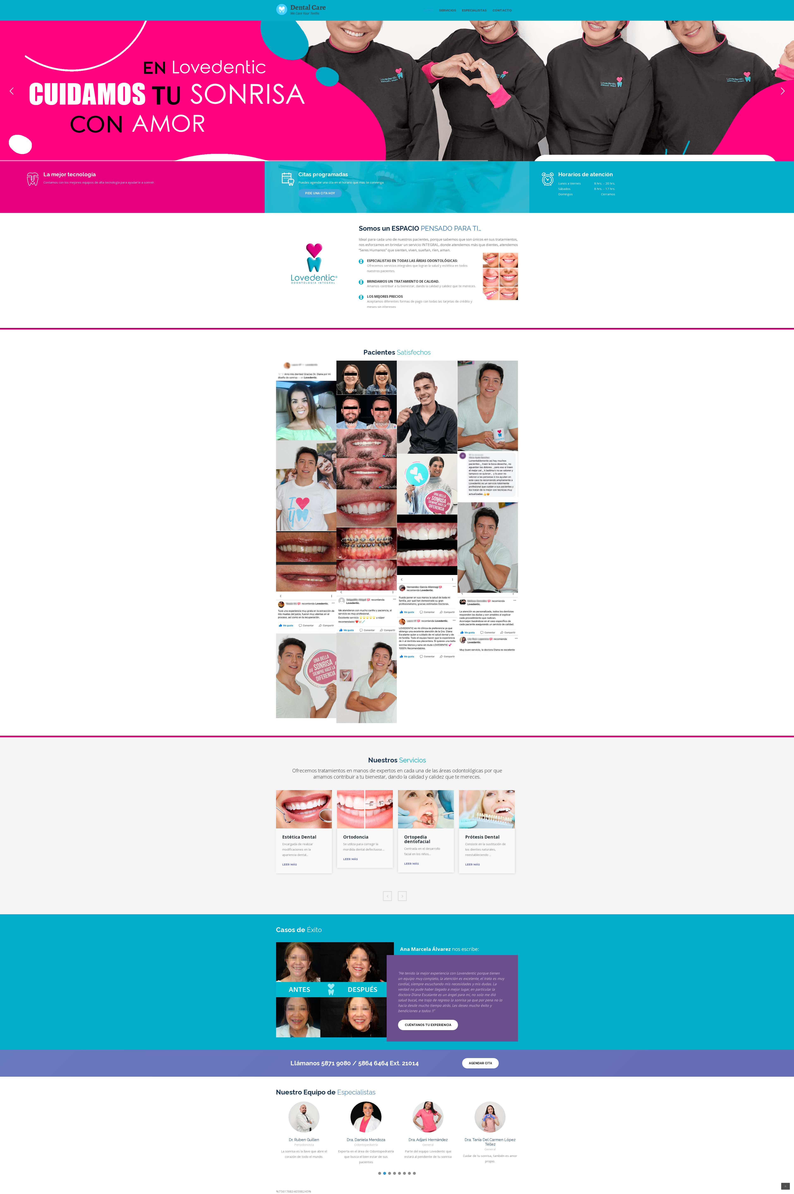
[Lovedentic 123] (427, 545)
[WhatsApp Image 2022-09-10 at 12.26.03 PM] (488, 476)
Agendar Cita (480, 1063)
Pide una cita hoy (320, 193)
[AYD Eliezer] (366, 459)
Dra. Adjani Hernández (366, 1140)
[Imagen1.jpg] (366, 543)
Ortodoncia (355, 837)
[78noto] (306, 612)
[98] (488, 614)
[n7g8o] (427, 638)
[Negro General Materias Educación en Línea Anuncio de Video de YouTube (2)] (366, 412)
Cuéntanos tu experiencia (428, 1025)
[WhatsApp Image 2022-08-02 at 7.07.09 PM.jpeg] (488, 648)
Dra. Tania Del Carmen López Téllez (428, 1142)
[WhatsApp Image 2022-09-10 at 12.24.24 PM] (306, 400)
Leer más (289, 864)
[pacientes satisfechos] (488, 406)
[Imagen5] (366, 575)
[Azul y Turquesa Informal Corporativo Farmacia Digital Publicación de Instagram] (427, 484)
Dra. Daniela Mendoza (304, 1140)
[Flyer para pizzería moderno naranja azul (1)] (427, 407)
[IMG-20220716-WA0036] (427, 596)
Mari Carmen (490, 1140)
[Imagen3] (366, 508)
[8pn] (366, 611)
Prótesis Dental (482, 837)
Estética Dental (299, 837)
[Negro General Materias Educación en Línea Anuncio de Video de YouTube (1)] (366, 377)
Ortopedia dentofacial (417, 839)
